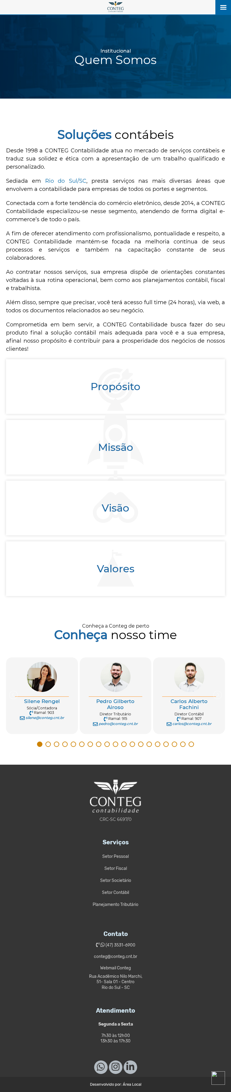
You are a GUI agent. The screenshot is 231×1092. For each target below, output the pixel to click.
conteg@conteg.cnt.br (115, 956)
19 (191, 744)
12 (132, 744)
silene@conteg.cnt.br (45, 717)
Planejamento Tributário (115, 904)
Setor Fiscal (115, 868)
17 (174, 744)
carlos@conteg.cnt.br (191, 723)
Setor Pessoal (115, 856)
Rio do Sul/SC (65, 181)
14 (149, 744)
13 (140, 744)
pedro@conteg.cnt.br (118, 723)
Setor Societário (115, 880)
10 (115, 744)
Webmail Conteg (115, 968)
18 (183, 744)
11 (124, 744)
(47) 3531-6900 (120, 945)
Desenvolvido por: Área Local (115, 1084)
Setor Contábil (115, 892)
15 (157, 744)
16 (166, 744)
